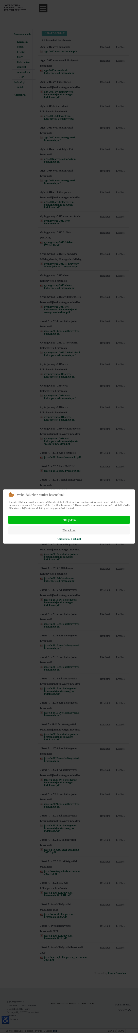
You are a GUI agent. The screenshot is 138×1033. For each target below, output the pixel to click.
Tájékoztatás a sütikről (69, 539)
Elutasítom (69, 530)
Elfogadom (69, 520)
